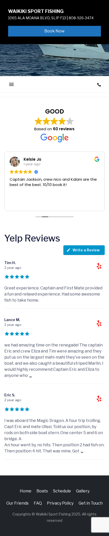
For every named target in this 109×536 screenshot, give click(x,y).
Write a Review (86, 250)
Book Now (54, 31)
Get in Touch (91, 503)
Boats (42, 491)
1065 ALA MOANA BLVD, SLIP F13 (37, 18)
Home (25, 491)
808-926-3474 (81, 18)
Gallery (82, 491)
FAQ (38, 503)
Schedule (62, 491)
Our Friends (17, 503)
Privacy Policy (60, 503)
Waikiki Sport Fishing (36, 11)
